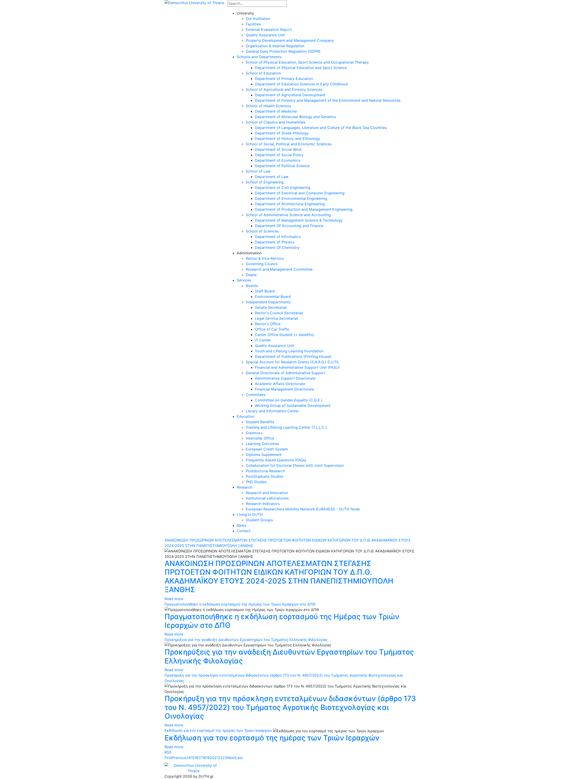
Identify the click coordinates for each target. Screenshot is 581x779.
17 (200, 757)
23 (225, 757)
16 (196, 757)
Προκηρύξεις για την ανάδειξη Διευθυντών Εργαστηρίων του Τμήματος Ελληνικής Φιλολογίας (246, 639)
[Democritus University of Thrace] (194, 2)
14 (189, 757)
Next (231, 757)
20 (212, 757)
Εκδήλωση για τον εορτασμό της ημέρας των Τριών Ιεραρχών (218, 730)
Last (239, 757)
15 (192, 757)
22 (220, 757)
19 (208, 757)
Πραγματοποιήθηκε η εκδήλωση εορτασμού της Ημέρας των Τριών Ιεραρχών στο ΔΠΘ (240, 604)
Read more (174, 598)
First (168, 757)
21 (216, 757)
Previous (179, 757)
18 (204, 757)
